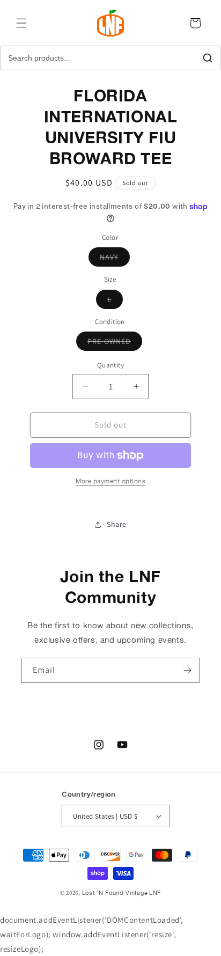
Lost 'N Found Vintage (115, 892)
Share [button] (117, 524)
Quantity (110, 365)
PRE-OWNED (114, 343)
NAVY (115, 259)
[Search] (207, 58)
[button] (21, 23)
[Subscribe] (187, 670)
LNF (155, 892)
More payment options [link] (110, 481)
